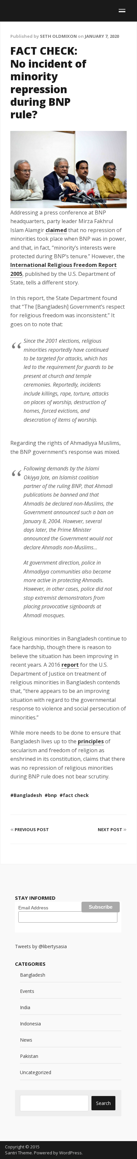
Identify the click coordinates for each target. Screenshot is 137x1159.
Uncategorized (35, 1072)
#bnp (51, 795)
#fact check (74, 795)
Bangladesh (32, 975)
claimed (56, 230)
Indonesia (30, 1023)
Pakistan (29, 1056)
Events (27, 991)
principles (91, 741)
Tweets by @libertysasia (41, 946)
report (70, 664)
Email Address (33, 907)
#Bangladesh (26, 795)
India (25, 1007)
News (26, 1040)
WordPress (70, 1153)
